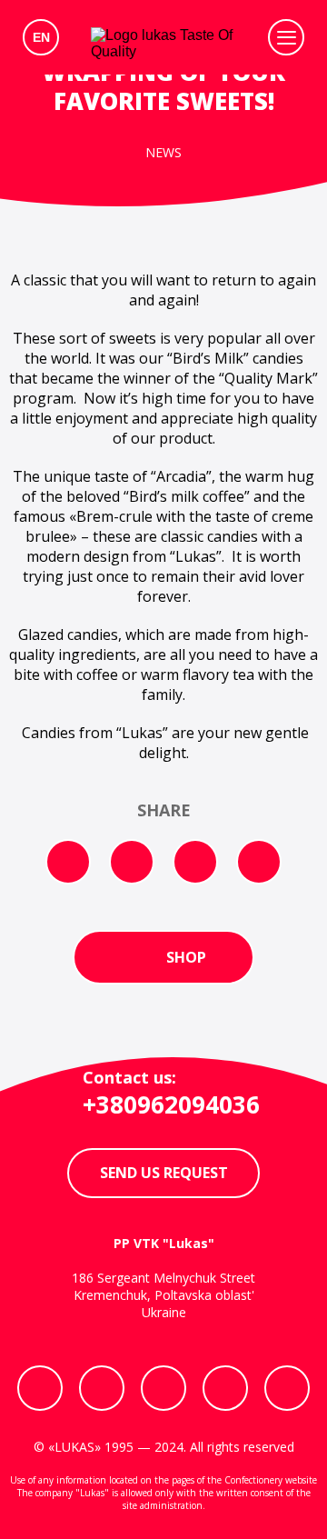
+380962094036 (171, 1104)
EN (41, 37)
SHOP (186, 957)
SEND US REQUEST (164, 1173)
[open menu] (286, 37)
